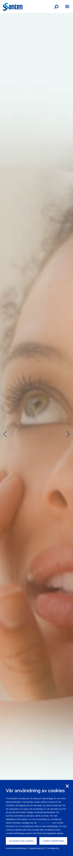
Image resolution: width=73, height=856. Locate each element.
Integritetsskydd (37, 848)
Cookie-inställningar (53, 840)
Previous (5, 434)
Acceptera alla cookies (21, 840)
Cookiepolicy (52, 848)
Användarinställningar (16, 848)
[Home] (13, 6)
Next (68, 434)
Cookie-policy (44, 822)
